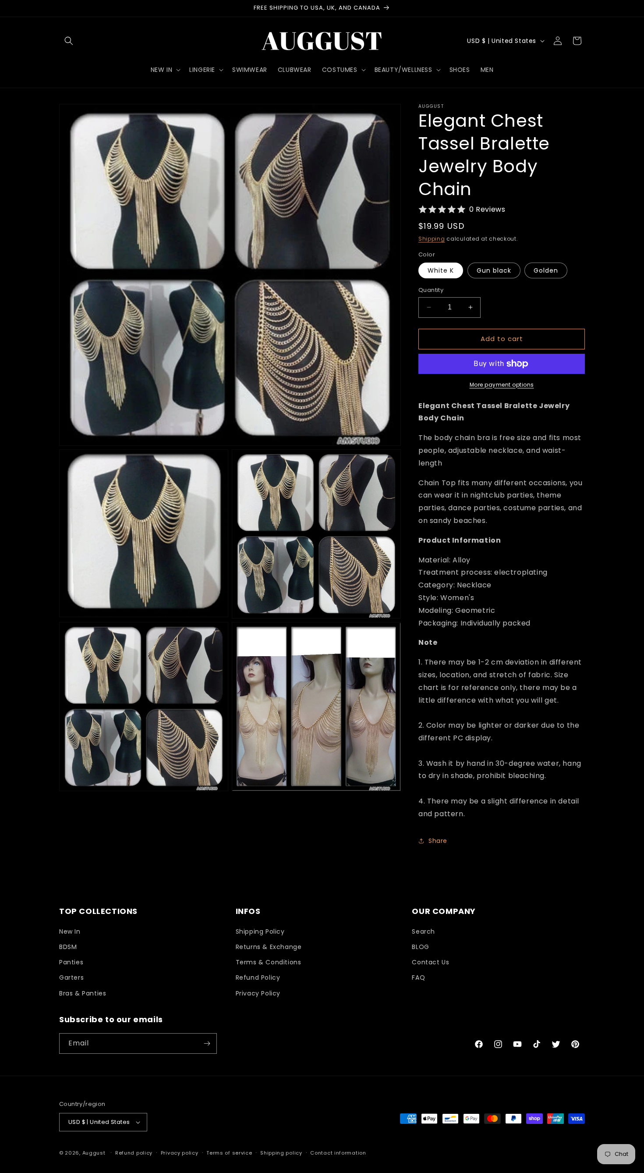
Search (423, 931)
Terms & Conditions (268, 962)
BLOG (420, 946)
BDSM (68, 946)
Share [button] (437, 840)
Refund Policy (258, 977)
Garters (71, 977)
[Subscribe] (206, 1043)
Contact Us (430, 962)
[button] (68, 40)
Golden (546, 270)
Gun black (494, 270)
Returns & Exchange (269, 946)
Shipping (431, 238)
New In (70, 931)
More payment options (502, 384)
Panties (71, 962)
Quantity (430, 290)
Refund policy (133, 1152)
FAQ (418, 977)
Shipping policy (281, 1152)
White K (441, 270)
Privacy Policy (258, 993)
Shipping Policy (260, 931)
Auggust (94, 1152)
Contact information (338, 1152)
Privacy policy (179, 1152)
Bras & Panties (82, 993)
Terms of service (229, 1152)
